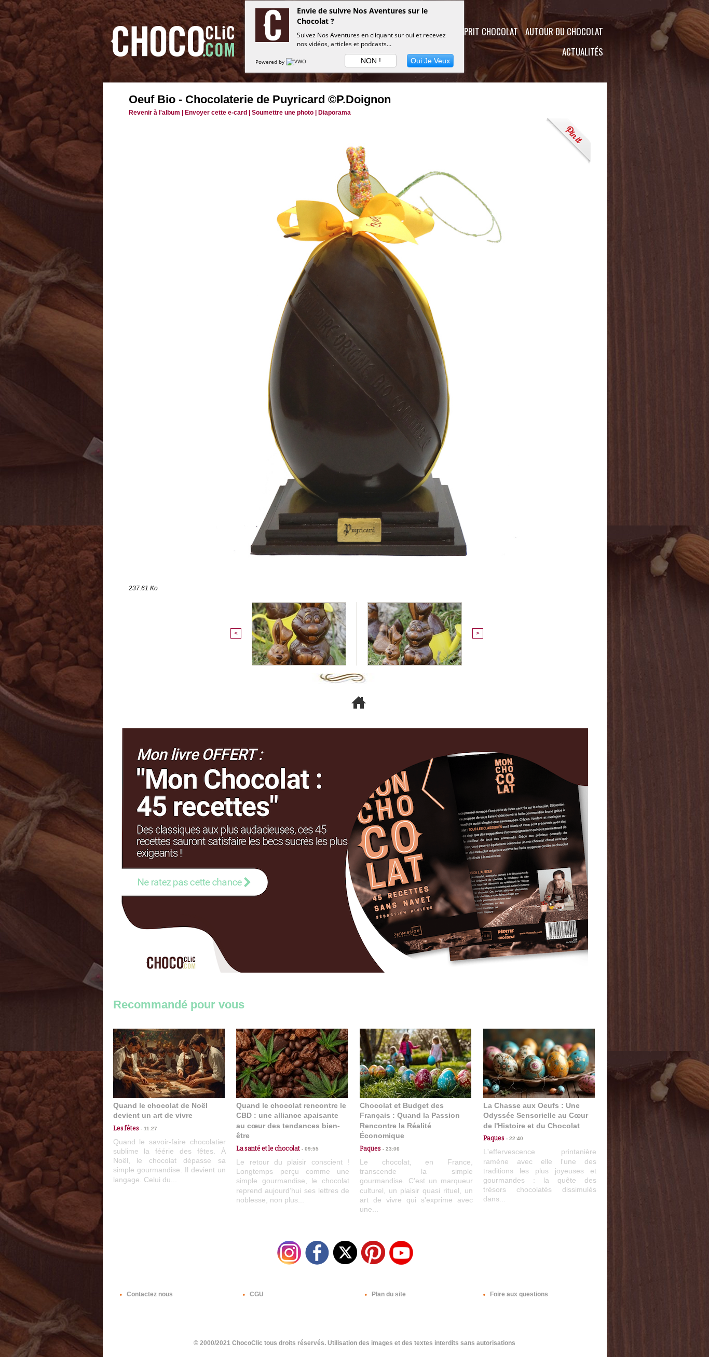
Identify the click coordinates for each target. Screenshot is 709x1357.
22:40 (514, 1138)
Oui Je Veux (430, 61)
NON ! (371, 61)
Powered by (270, 61)
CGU (256, 1294)
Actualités (582, 51)
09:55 (309, 1149)
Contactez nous (149, 1294)
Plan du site (388, 1294)
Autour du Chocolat (564, 31)
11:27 (148, 1128)
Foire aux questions (518, 1294)
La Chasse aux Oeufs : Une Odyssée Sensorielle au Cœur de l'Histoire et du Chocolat (535, 1115)
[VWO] (297, 61)
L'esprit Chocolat (484, 31)
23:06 (390, 1149)
